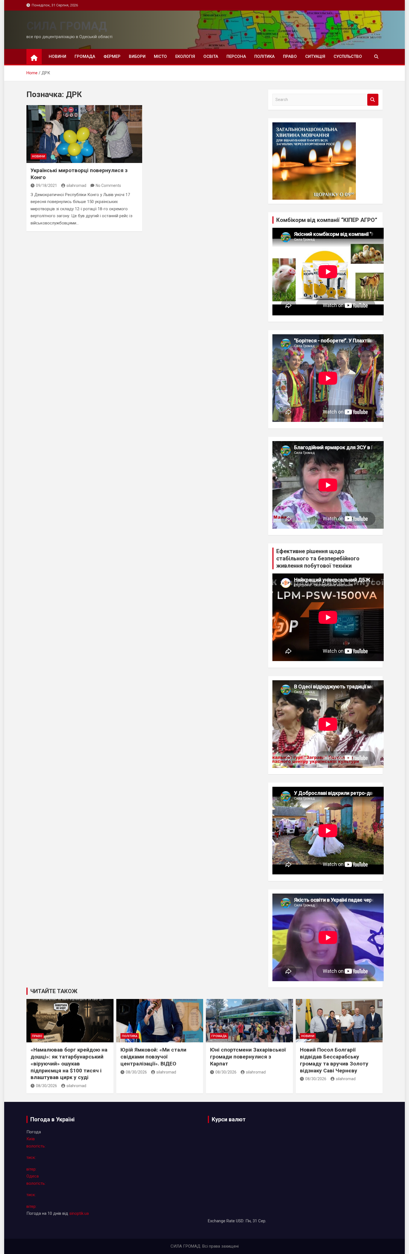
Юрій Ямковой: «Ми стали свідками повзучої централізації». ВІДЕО (153, 1057)
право (290, 56)
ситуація (315, 56)
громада (85, 56)
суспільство (348, 56)
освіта (210, 56)
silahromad (76, 185)
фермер (112, 56)
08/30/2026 (46, 1086)
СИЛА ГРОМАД (66, 26)
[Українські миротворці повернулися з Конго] (84, 134)
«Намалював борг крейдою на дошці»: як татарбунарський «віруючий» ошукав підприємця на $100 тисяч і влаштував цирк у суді (69, 1063)
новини (57, 56)
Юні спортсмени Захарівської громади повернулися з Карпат (248, 1057)
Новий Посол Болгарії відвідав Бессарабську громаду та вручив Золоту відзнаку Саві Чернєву (334, 1060)
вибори (137, 56)
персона (236, 56)
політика (264, 56)
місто (160, 56)
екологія (185, 56)
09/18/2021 (46, 185)
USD (239, 1220)
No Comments (108, 185)
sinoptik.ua (79, 1213)
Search (372, 100)
